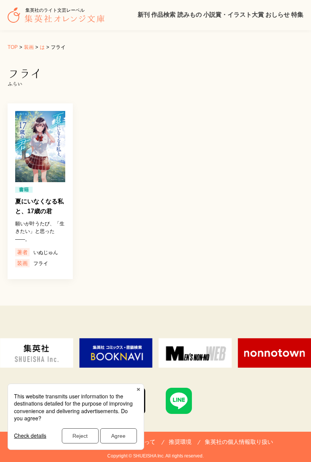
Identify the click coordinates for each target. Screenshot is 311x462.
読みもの (189, 14)
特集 (297, 14)
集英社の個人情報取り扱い (239, 442)
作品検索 (163, 14)
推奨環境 (180, 442)
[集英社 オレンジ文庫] (58, 19)
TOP (13, 47)
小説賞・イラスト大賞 (233, 14)
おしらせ (277, 14)
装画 (29, 47)
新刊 (144, 14)
